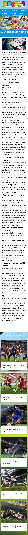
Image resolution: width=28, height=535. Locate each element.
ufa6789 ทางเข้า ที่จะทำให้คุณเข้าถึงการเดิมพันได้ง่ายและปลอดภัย (13, 527)
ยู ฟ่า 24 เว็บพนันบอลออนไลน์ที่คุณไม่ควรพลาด (13, 495)
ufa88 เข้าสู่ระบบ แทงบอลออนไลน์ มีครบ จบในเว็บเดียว (13, 430)
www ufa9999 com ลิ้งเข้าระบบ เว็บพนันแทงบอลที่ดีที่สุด (13, 366)
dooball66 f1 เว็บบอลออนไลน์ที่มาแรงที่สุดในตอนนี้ (13, 398)
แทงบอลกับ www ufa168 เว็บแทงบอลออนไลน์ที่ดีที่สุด (13, 463)
